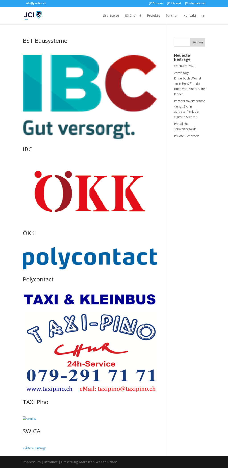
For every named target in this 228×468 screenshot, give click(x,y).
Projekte (153, 16)
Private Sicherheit (186, 136)
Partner (172, 16)
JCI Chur (131, 16)
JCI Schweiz (156, 3)
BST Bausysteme (45, 41)
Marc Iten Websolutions (98, 462)
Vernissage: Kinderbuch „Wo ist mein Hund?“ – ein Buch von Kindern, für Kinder (189, 83)
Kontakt (189, 16)
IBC (27, 149)
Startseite (111, 16)
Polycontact (38, 279)
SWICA (31, 431)
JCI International (195, 3)
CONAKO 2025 (184, 66)
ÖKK (29, 233)
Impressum (32, 462)
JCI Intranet (174, 3)
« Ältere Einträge (35, 448)
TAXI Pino (35, 402)
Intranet (51, 462)
